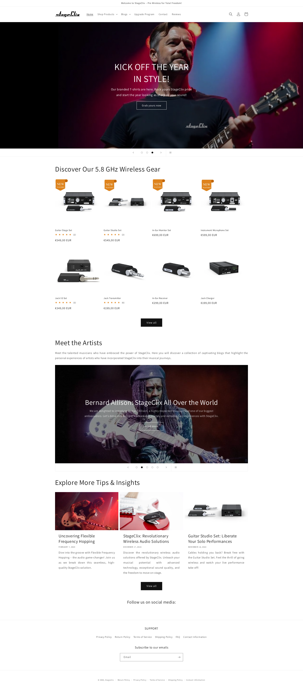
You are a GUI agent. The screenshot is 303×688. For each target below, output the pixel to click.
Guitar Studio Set (112, 230)
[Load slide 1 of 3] (141, 152)
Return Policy (122, 636)
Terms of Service (142, 636)
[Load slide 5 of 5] (157, 467)
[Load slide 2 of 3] (147, 152)
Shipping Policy (163, 636)
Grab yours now (151, 105)
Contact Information (195, 636)
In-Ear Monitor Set (161, 230)
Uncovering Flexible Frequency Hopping (77, 538)
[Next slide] (161, 152)
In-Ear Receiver (160, 298)
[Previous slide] (133, 152)
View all (152, 322)
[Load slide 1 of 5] (136, 467)
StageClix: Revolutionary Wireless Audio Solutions (146, 538)
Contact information (195, 680)
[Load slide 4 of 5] (152, 467)
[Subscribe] (179, 657)
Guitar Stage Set (63, 230)
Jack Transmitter (112, 298)
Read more (151, 426)
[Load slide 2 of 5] (141, 467)
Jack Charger (207, 298)
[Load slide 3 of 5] (147, 467)
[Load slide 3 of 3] (152, 152)
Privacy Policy (104, 636)
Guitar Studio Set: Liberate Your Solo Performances (212, 538)
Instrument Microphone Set (215, 230)
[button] (107, 14)
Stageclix (109, 680)
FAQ (178, 636)
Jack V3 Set (61, 298)
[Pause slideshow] (170, 152)
